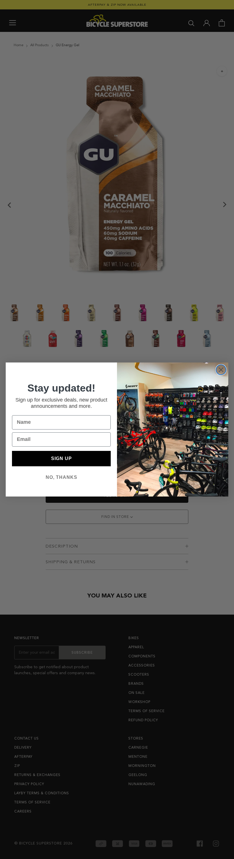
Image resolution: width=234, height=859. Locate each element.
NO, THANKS (61, 477)
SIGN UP (61, 458)
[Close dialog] (221, 370)
